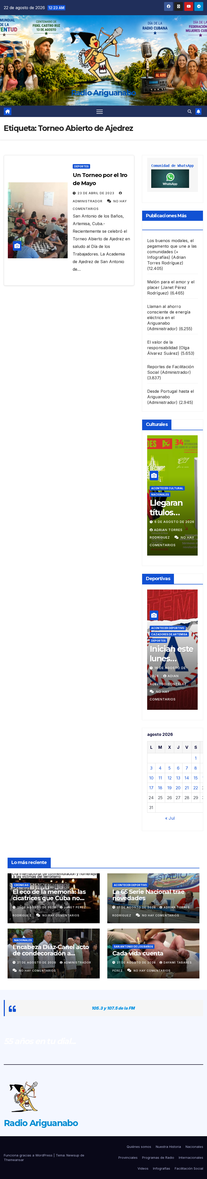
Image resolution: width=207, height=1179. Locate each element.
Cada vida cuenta (137, 953)
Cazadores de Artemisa (169, 634)
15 (196, 777)
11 (160, 777)
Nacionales (160, 494)
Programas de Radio (158, 1157)
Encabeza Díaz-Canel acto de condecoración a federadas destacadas (51, 953)
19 (169, 787)
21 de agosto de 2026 (37, 907)
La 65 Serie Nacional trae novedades (148, 895)
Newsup (72, 1155)
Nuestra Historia (168, 1147)
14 (187, 777)
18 (160, 787)
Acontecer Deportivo (167, 628)
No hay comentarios (61, 915)
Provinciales (128, 1157)
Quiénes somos (139, 1147)
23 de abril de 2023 (96, 193)
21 (187, 787)
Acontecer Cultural (167, 488)
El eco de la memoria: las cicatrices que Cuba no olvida (49, 898)
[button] (190, 111)
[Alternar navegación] (99, 111)
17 (151, 787)
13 (178, 777)
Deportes (81, 166)
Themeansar (14, 1160)
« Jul (170, 818)
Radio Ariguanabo (103, 92)
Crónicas (21, 885)
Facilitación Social (189, 1168)
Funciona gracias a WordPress (29, 1155)
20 (178, 787)
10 (151, 777)
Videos (143, 1168)
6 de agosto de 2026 (174, 522)
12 (170, 777)
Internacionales (191, 1157)
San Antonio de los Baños (133, 946)
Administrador (77, 962)
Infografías (161, 1168)
